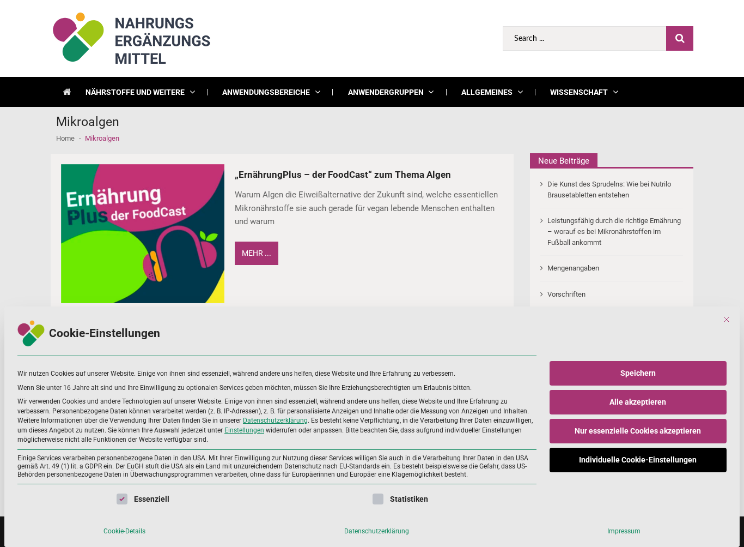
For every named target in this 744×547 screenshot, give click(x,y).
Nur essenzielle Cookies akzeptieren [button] (638, 430)
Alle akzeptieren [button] (637, 402)
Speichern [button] (638, 373)
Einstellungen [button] (244, 430)
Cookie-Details (124, 531)
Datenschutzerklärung (275, 420)
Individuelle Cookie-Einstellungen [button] (638, 459)
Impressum (624, 531)
